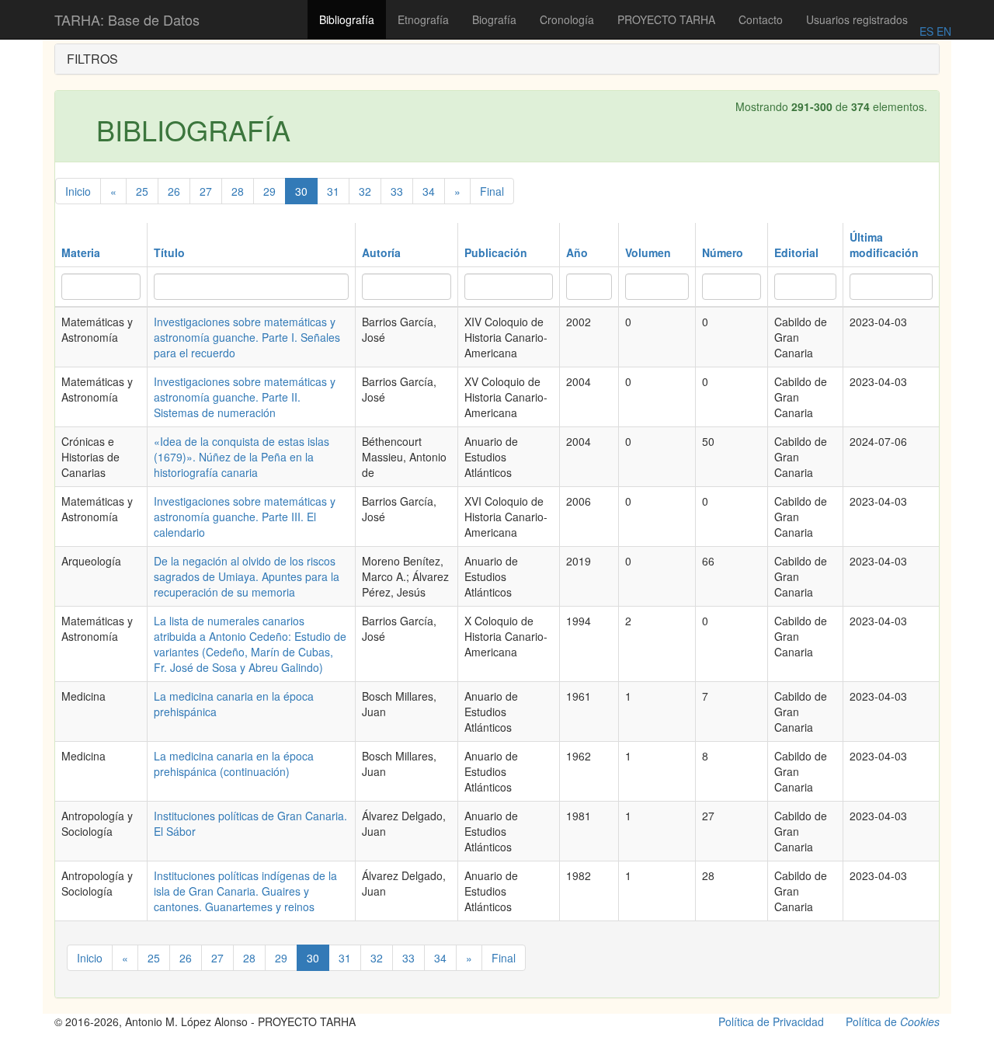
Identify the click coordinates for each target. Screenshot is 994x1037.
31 (333, 191)
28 (237, 191)
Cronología (567, 19)
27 (206, 191)
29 (269, 191)
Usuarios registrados (857, 19)
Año (577, 252)
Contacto (761, 19)
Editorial (796, 252)
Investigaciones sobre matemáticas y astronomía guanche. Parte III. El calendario (244, 516)
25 (142, 191)
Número (722, 252)
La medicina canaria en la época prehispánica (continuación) (234, 763)
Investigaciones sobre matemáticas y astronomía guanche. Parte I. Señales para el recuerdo (247, 337)
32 (365, 191)
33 (397, 191)
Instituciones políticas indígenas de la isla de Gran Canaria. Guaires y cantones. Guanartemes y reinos (245, 891)
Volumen (648, 252)
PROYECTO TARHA (666, 19)
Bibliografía (346, 19)
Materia (80, 252)
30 (301, 191)
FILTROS (92, 59)
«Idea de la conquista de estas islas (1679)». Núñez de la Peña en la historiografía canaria (241, 456)
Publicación (495, 252)
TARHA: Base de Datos (127, 19)
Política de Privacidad (771, 1021)
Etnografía (423, 19)
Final (492, 191)
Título (169, 252)
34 (428, 191)
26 (174, 191)
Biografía (494, 19)
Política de (893, 1021)
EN (942, 31)
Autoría (381, 252)
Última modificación (884, 244)
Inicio (78, 191)
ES (926, 31)
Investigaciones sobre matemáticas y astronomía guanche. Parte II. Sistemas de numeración (244, 397)
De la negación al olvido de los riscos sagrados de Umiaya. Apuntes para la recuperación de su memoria (246, 576)
